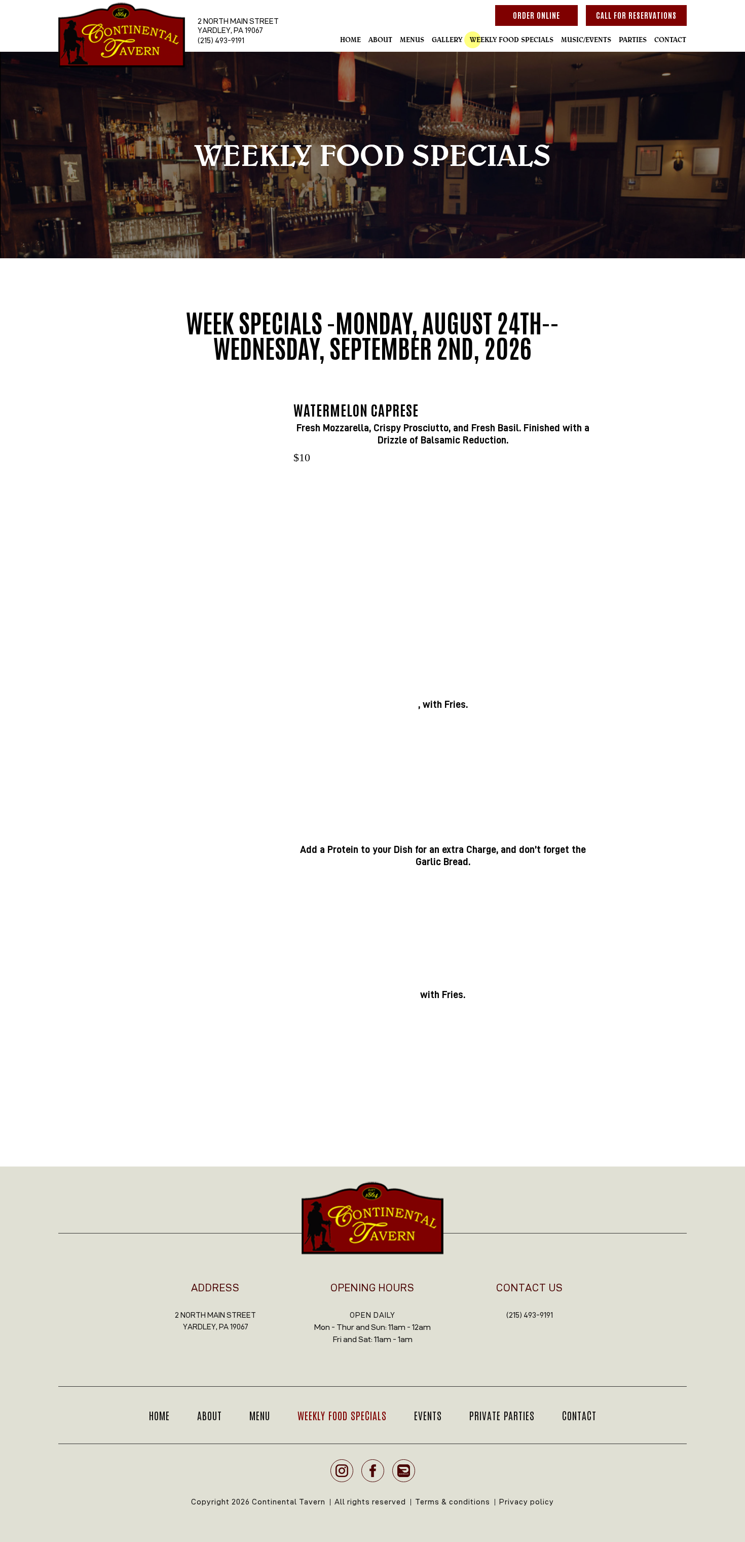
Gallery (447, 40)
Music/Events (586, 40)
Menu (259, 1415)
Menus (412, 40)
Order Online (536, 15)
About (380, 40)
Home (350, 40)
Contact (670, 40)
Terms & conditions (452, 1501)
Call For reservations (636, 15)
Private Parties (502, 1415)
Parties (633, 40)
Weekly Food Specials (511, 40)
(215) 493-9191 (221, 40)
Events (428, 1415)
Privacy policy (526, 1501)
